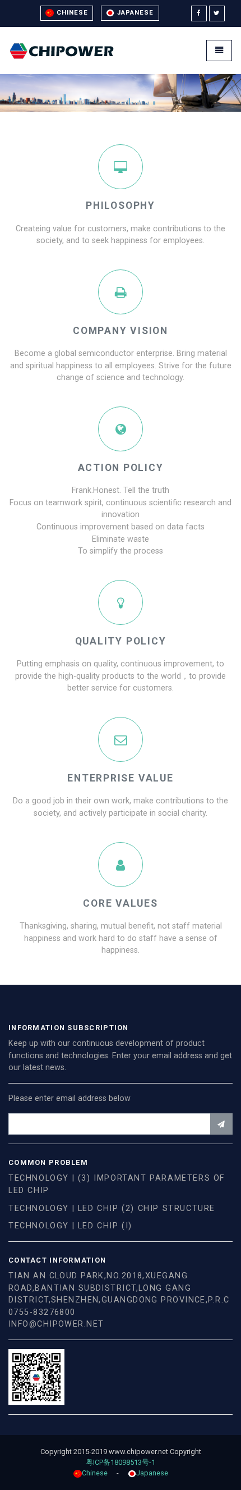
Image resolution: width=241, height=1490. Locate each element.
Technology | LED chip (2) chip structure (111, 1208)
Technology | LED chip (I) (70, 1226)
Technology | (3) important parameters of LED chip (116, 1184)
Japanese (134, 12)
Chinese (71, 12)
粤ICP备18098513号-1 (122, 1462)
